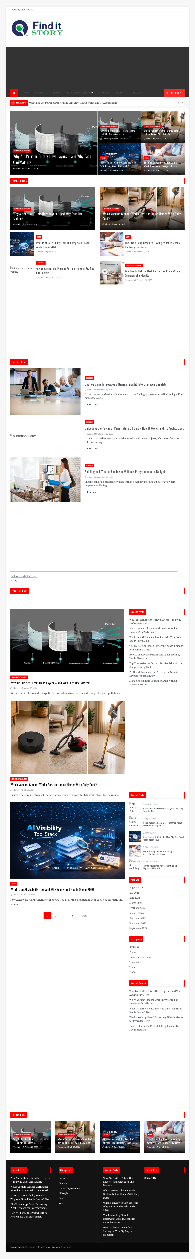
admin (18, 168)
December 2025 (137, 918)
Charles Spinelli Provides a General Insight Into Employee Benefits (126, 384)
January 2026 (136, 913)
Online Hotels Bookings (24, 576)
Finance (133, 952)
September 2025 (138, 928)
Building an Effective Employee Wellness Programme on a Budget (125, 471)
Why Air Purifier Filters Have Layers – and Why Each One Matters (118, 132)
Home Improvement (79, 93)
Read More (92, 404)
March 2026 (135, 903)
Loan (147, 158)
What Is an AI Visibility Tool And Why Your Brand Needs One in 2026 (118, 164)
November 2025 (137, 923)
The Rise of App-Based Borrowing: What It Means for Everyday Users (160, 164)
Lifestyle (104, 93)
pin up (13, 580)
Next (84, 915)
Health (57, 93)
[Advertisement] (97, 67)
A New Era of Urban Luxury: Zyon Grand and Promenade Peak (62, 102)
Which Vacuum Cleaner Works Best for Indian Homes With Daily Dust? (163, 132)
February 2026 (137, 908)
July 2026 (134, 892)
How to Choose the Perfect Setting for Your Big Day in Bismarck (162, 867)
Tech (119, 93)
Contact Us (136, 93)
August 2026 (136, 887)
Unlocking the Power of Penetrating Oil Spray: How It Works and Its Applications (134, 428)
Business (39, 93)
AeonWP (68, 1247)
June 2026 (134, 897)
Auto (26, 93)
